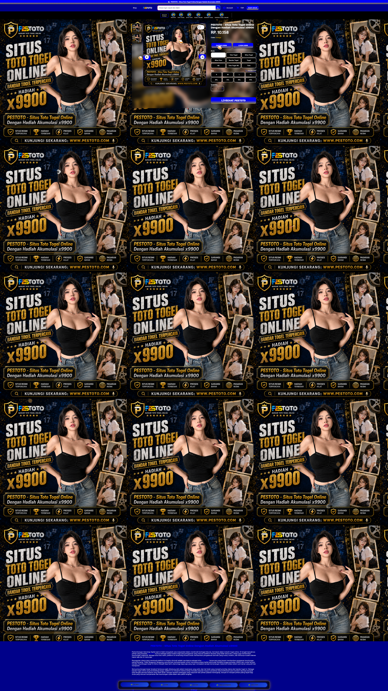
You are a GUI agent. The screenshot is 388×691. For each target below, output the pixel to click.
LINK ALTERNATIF (225, 684)
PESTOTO (151, 653)
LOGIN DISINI (243, 45)
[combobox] (187, 8)
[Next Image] (202, 57)
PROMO (136, 685)
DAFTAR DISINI (221, 45)
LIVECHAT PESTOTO (233, 100)
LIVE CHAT (254, 684)
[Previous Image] (146, 57)
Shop (135, 8)
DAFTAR (195, 684)
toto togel (205, 660)
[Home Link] (147, 8)
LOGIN (165, 684)
